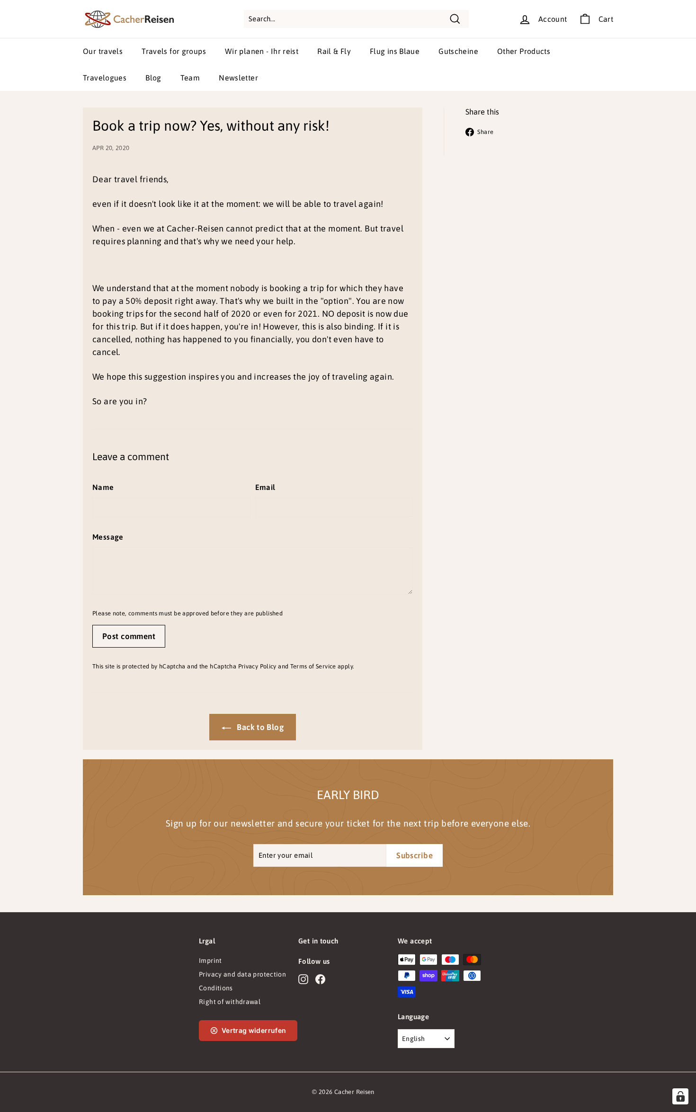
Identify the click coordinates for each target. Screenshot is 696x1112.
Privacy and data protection (242, 974)
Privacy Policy (257, 666)
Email (265, 487)
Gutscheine (458, 51)
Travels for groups (174, 51)
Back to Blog (259, 727)
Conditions (216, 988)
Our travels (103, 51)
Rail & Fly (334, 51)
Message (108, 537)
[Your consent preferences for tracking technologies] (680, 1096)
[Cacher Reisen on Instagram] (303, 979)
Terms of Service (313, 666)
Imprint (210, 960)
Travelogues (104, 77)
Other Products (523, 51)
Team (190, 77)
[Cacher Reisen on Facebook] (320, 979)
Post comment (128, 636)
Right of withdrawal (229, 1001)
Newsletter (238, 77)
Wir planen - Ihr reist (261, 51)
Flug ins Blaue (394, 51)
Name (103, 487)
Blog (153, 77)
